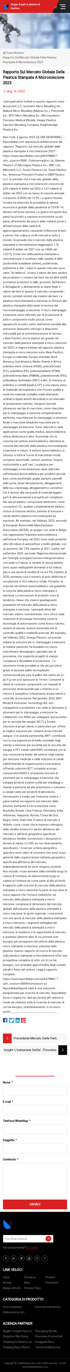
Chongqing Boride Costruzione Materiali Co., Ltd (50, 1332)
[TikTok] (45, 1258)
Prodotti (50, 1277)
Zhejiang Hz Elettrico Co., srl (18, 1342)
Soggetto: (10, 1140)
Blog (27, 1282)
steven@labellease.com (35, 1367)
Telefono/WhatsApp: (17, 1120)
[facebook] (6, 1258)
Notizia (7, 1282)
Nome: (8, 1082)
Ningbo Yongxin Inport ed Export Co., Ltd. (18, 1332)
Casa (10, 52)
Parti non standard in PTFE (47, 1307)
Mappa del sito (12, 1288)
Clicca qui (31, 1247)
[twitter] (21, 1258)
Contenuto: (10, 1159)
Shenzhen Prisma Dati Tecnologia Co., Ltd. (48, 1337)
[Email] (48, 1239)
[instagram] (37, 1258)
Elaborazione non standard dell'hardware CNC (17, 1313)
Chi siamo (30, 1277)
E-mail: (8, 1101)
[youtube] (29, 1258)
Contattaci (51, 1282)
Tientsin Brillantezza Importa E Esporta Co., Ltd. (51, 1348)
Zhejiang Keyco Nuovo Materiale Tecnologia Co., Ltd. (18, 1348)
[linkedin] (14, 1258)
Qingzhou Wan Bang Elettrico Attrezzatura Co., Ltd (19, 1337)
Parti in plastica (12, 1306)
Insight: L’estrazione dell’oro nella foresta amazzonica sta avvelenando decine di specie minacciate (23, 1050)
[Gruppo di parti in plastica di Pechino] (22, 1224)
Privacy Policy (32, 1288)
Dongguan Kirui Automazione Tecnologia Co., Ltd (50, 1342)
